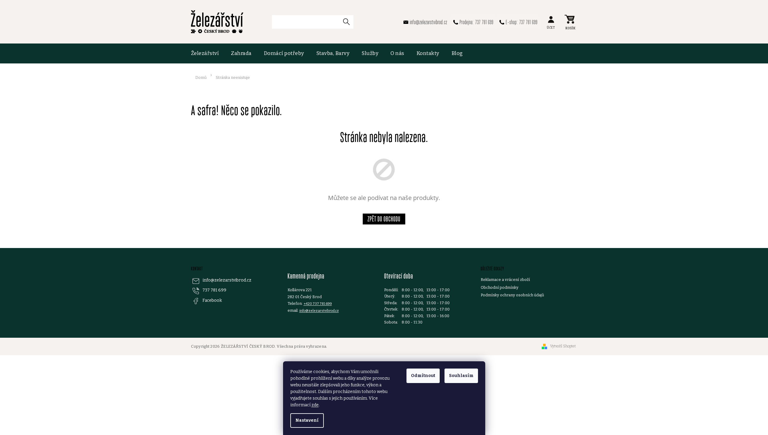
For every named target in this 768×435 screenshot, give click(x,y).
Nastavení (307, 420)
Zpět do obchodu (384, 218)
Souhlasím (461, 375)
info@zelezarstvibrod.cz (226, 280)
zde (315, 405)
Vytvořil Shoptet (563, 346)
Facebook (212, 300)
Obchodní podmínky (499, 287)
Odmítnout (423, 375)
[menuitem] (208, 53)
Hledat (348, 21)
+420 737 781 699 (318, 303)
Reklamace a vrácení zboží (505, 279)
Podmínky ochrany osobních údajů (512, 295)
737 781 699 (214, 290)
